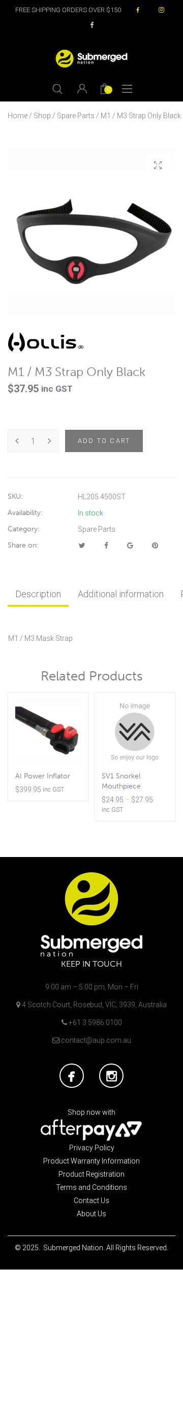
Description (38, 594)
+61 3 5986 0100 (95, 1022)
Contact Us (91, 1200)
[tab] (38, 594)
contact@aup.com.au (96, 1040)
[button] (157, 165)
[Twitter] (82, 545)
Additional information (121, 594)
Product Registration (91, 1174)
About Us (91, 1214)
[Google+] (130, 545)
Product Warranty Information (91, 1161)
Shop (42, 116)
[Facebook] (106, 545)
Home (17, 116)
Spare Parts (76, 116)
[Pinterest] (155, 545)
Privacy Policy (91, 1148)
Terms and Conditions (91, 1187)
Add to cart (104, 440)
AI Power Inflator (42, 776)
